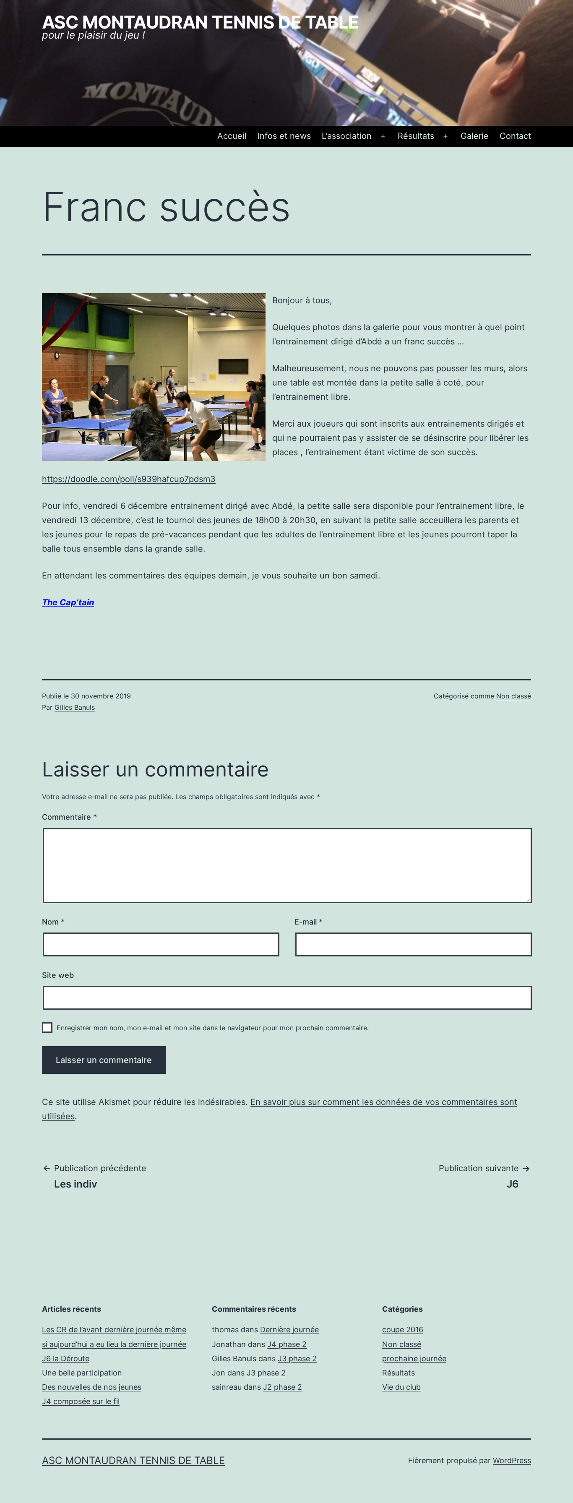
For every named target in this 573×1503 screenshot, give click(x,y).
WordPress (512, 1460)
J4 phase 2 (287, 1344)
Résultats (416, 136)
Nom (53, 921)
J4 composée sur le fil (81, 1401)
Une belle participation (82, 1372)
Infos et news (284, 136)
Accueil (232, 136)
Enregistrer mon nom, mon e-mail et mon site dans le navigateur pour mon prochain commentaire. (213, 1028)
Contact (515, 136)
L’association (347, 136)
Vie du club (401, 1387)
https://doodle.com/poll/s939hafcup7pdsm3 (129, 479)
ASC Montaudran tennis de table (200, 22)
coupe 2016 (402, 1329)
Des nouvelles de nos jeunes (91, 1387)
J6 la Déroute (65, 1358)
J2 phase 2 (282, 1387)
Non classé (513, 696)
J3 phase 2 (297, 1358)
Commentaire (69, 817)
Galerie (475, 136)
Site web (58, 975)
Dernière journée (289, 1329)
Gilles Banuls (75, 707)
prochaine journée (414, 1358)
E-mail (308, 921)
